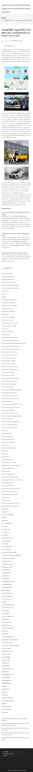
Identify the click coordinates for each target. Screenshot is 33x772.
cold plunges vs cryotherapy (8, 302)
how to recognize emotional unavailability (12, 390)
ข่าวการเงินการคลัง (6, 529)
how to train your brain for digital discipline (12, 416)
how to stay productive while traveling (11, 407)
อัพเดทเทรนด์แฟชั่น (6, 657)
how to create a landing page (8, 358)
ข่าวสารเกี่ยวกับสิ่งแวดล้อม (8, 558)
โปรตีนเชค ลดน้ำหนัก (6, 706)
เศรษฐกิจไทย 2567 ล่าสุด (7, 698)
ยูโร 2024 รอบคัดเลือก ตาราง (8, 616)
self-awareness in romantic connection (11, 465)
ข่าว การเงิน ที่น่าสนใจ (7, 523)
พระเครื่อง (4, 602)
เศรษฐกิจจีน (4, 686)
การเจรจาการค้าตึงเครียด (7, 514)
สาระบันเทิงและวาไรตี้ (7, 642)
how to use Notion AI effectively (9, 424)
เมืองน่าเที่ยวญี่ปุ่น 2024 (7, 680)
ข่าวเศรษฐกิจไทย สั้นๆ (7, 584)
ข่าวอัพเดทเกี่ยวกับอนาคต (7, 564)
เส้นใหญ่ (5, 755)
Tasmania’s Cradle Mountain (8, 474)
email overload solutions (7, 320)
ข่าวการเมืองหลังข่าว (6, 541)
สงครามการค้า (5, 634)
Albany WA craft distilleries (8, 276)
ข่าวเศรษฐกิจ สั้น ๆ (6, 570)
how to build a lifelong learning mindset (11, 349)
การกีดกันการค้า (5, 512)
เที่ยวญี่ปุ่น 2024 (5, 671)
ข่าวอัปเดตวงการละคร (7, 561)
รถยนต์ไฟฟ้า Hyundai (7, 622)
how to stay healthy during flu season (11, 398)
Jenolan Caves (5, 430)
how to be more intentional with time (10, 346)
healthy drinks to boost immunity (10, 337)
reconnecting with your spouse (9, 462)
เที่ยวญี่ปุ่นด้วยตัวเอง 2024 (7, 674)
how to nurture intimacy (7, 387)
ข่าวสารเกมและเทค (6, 549)
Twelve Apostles (5, 497)
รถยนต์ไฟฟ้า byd (6, 619)
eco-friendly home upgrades (8, 317)
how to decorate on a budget (9, 360)
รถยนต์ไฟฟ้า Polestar (17, 41)
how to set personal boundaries (9, 392)
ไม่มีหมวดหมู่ (5, 712)
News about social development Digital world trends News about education (16, 8)
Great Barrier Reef (6, 334)
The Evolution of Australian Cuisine (10, 477)
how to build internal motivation (9, 355)
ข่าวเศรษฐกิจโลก (5, 576)
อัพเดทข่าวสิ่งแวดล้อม (7, 651)
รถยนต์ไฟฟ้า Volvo (8, 268)
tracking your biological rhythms (9, 491)
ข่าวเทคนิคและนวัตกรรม (7, 567)
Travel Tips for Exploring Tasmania (10, 494)
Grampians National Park (8, 331)
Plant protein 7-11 (6, 456)
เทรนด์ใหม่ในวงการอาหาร (8, 669)
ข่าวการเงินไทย (5, 532)
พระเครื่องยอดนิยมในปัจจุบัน (8, 605)
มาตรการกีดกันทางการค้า (7, 607)
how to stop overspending (8, 410)
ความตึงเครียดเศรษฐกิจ (7, 587)
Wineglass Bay (5, 509)
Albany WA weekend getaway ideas (10, 285)
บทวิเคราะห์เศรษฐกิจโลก (7, 596)
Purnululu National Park (7, 459)
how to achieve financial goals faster (10, 340)
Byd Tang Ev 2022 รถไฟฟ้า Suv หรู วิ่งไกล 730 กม (14, 252)
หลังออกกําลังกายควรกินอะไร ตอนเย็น (10, 645)
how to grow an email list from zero (10, 366)
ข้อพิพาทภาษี (5, 520)
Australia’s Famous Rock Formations (10, 288)
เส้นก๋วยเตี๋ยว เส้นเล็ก (8, 753)
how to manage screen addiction (9, 381)
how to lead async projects (8, 375)
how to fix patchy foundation (9, 363)
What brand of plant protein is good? (10, 503)
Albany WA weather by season (9, 282)
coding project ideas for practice (9, 299)
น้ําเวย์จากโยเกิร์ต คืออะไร (8, 593)
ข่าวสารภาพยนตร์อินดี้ (7, 546)
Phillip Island (5, 453)
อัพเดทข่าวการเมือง (6, 648)
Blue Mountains (5, 291)
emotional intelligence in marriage (10, 323)
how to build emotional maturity (9, 352)
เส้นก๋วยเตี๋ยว (6, 751)
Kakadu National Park (7, 433)
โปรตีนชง (4, 703)
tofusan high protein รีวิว (7, 483)
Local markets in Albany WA (8, 442)
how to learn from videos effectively (10, 378)
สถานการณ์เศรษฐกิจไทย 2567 (8, 637)
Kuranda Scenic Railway (7, 436)
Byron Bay (4, 297)
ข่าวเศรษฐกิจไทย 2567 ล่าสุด (8, 581)
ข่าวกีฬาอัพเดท (5, 544)
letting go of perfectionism (8, 439)
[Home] (2, 20)
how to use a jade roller (7, 419)
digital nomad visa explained (8, 311)
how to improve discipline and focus (10, 369)
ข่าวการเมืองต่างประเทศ (7, 538)
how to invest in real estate (8, 372)
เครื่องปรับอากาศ (5, 663)
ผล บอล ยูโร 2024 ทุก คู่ (7, 599)
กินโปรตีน (4, 517)
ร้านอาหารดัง (5, 631)
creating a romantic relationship (9, 305)
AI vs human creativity (7, 273)
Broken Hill (4, 294)
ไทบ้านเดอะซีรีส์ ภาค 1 (7, 709)
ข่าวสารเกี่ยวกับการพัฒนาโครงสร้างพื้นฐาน (11, 555)
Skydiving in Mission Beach (8, 468)
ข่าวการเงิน (4, 526)
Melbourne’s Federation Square (9, 448)
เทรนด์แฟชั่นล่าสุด (6, 666)
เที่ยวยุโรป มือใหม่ (6, 677)
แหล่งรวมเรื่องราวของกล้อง (8, 700)
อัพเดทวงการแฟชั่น (6, 654)
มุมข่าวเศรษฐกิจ (5, 610)
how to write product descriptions (10, 427)
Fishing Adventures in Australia (9, 326)
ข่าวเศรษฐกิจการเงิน (6, 573)
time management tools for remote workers (12, 480)
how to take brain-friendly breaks (9, 413)
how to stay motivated (7, 401)
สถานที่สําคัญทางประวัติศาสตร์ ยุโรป (10, 639)
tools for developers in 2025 (8, 485)
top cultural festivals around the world (11, 488)
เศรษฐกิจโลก (5, 692)
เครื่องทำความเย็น (6, 660)
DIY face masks (5, 314)
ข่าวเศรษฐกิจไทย (6, 578)
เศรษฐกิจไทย (5, 695)
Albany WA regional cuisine (8, 279)
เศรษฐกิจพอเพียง (5, 689)
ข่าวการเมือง (4, 535)
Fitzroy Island (5, 328)
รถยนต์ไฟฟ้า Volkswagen (7, 628)
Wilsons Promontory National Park (10, 506)
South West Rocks (6, 471)
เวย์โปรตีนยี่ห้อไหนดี (6, 683)
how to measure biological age (9, 384)
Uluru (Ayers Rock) (6, 500)
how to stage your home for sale (9, 395)
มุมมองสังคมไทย (5, 613)
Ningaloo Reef (5, 451)
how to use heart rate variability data (10, 421)
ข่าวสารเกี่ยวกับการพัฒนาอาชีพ (9, 552)
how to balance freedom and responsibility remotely (14, 343)
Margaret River (5, 445)
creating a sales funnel (7, 308)
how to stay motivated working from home (12, 404)
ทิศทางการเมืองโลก (6, 590)
